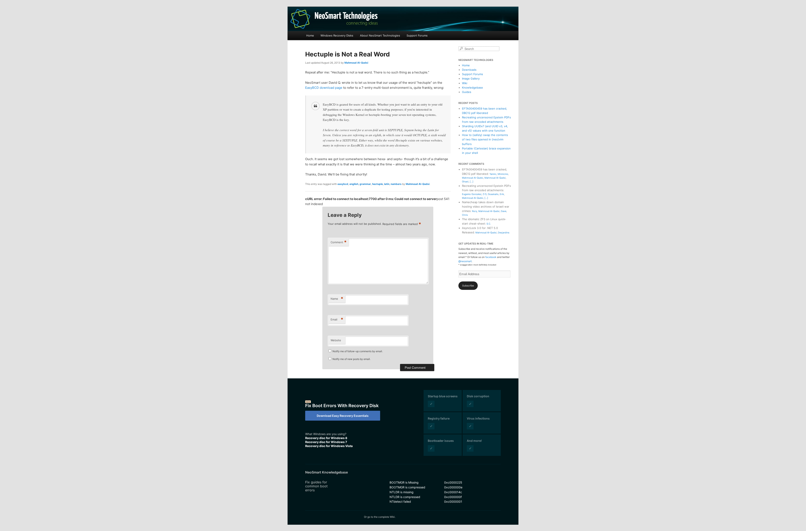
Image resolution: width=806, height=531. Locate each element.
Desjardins (503, 232)
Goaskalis (493, 194)
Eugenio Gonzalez (472, 194)
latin (386, 184)
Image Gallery (471, 78)
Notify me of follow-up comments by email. (357, 351)
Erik (502, 194)
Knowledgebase (472, 87)
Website (336, 340)
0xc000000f (453, 497)
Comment (339, 242)
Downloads (469, 69)
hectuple (377, 184)
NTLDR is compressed (405, 497)
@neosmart (465, 261)
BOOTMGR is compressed (407, 487)
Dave (503, 211)
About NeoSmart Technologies (380, 35)
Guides (466, 92)
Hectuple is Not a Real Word (347, 54)
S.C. (489, 223)
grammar (365, 184)
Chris (465, 214)
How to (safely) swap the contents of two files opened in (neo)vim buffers (485, 139)
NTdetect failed (400, 501)
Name (337, 298)
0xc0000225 (453, 482)
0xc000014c (453, 492)
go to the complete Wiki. (381, 516)
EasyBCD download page (323, 88)
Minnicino (503, 174)
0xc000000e (453, 487)
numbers (396, 184)
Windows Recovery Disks (337, 35)
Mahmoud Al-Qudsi (356, 62)
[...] (471, 181)
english (353, 184)
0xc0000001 (453, 501)
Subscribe (468, 285)
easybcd (343, 184)
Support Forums (417, 35)
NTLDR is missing (401, 492)
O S (485, 194)
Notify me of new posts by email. (351, 359)
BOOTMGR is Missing (404, 482)
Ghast (465, 181)
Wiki (464, 83)
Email (337, 319)
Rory (474, 211)
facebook (490, 257)
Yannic (492, 174)
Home (310, 35)
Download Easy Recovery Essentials (343, 415)
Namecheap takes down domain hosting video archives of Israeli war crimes (485, 206)
